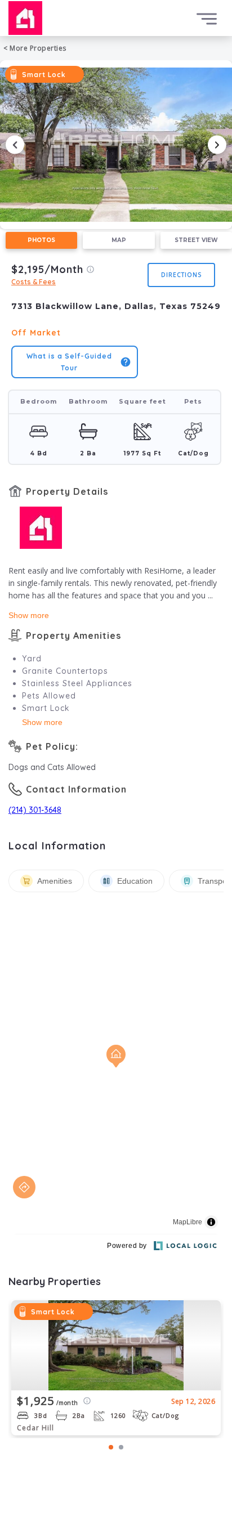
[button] (116, 144)
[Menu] (207, 18)
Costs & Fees (33, 282)
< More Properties (34, 48)
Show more (28, 615)
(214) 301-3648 (34, 810)
